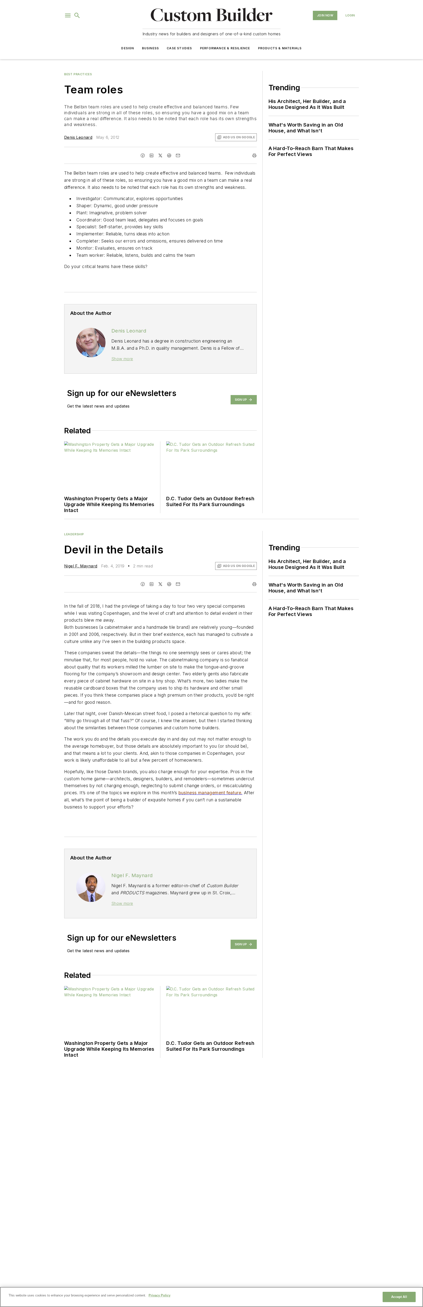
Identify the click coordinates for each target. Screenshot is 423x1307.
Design (127, 48)
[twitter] (160, 155)
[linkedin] (151, 155)
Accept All (399, 1297)
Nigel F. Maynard (80, 566)
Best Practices (78, 74)
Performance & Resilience (225, 48)
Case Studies (179, 48)
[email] (178, 155)
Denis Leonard (78, 137)
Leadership (74, 534)
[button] (67, 15)
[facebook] (142, 155)
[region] (211, 1297)
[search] (77, 15)
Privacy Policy (159, 1295)
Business (150, 48)
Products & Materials (280, 48)
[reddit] (169, 155)
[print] (254, 155)
